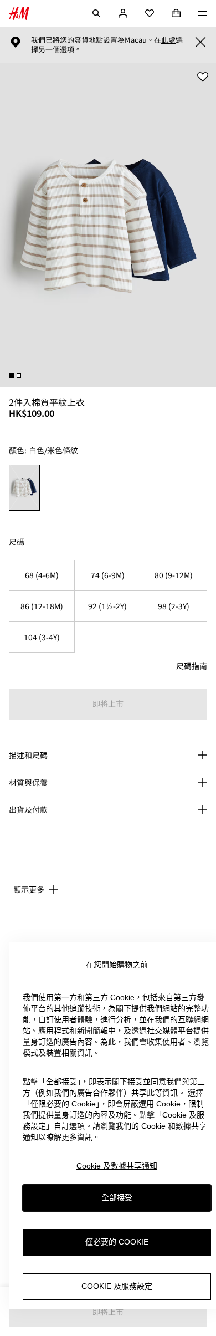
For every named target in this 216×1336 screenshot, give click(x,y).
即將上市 (108, 703)
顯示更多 (28, 889)
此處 (168, 39)
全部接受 (116, 1197)
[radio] (24, 487)
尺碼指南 (191, 665)
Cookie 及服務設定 (116, 1286)
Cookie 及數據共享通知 (116, 1165)
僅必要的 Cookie (116, 1241)
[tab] (11, 375)
